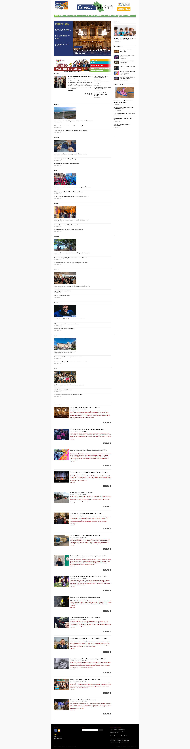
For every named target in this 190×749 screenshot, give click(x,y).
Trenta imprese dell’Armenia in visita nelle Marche (67, 163)
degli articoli (58, 736)
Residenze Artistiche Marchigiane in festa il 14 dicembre (88, 576)
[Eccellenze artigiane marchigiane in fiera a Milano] (82, 146)
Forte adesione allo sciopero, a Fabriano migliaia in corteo (72, 187)
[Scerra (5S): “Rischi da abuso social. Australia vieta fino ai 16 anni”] (125, 30)
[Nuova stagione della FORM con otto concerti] (61, 412)
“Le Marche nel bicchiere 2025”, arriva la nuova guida (67, 357)
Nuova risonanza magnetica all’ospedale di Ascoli (86, 535)
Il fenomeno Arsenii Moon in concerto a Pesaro (66, 324)
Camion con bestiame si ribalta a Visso (82, 700)
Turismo (99, 16)
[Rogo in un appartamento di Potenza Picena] (61, 601)
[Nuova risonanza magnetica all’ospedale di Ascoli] (61, 540)
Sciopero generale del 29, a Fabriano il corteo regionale (68, 192)
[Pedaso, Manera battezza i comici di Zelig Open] (61, 684)
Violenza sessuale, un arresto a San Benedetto (85, 618)
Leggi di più (70, 90)
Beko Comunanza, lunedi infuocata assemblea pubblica (62, 36)
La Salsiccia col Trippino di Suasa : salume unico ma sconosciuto (70, 361)
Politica (61, 16)
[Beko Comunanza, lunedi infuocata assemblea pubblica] (61, 454)
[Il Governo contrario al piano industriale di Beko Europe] (61, 643)
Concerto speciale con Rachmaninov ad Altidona (86, 513)
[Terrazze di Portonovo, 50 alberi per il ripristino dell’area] (82, 245)
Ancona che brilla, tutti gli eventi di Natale (64, 328)
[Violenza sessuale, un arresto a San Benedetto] (61, 622)
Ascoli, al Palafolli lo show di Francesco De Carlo (69, 319)
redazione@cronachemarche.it (122, 740)
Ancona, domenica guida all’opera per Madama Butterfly (62, 44)
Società (129, 16)
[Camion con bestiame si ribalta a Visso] (61, 704)
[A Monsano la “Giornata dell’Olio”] (82, 344)
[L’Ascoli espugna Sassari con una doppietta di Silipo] (92, 38)
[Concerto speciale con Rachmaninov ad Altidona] (61, 518)
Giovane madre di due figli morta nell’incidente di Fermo (102, 88)
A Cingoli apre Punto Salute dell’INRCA (80, 76)
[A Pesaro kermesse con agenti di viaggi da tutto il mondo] (82, 278)
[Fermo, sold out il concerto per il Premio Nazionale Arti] (82, 212)
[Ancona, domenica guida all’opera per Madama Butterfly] (61, 477)
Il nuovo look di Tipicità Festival (62, 295)
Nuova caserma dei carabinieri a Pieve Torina (123, 118)
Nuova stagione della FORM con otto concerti (62, 23)
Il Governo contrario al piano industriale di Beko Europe (88, 638)
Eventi (105, 16)
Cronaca (68, 16)
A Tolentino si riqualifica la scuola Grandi (124, 113)
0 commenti (83, 409)
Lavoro (81, 16)
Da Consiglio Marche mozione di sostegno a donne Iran (88, 556)
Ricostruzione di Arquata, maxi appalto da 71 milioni (123, 101)
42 (85, 721)
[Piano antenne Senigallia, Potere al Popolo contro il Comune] (82, 113)
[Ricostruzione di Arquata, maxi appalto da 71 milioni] (125, 93)
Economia (74, 16)
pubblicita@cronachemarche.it (121, 742)
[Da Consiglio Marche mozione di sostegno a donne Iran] (61, 560)
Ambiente (86, 16)
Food (109, 16)
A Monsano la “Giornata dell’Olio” (65, 352)
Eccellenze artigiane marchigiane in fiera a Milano (70, 154)
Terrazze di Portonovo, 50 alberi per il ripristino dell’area (72, 253)
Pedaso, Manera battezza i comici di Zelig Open (85, 679)
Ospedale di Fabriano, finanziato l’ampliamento (122, 125)
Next (110, 721)
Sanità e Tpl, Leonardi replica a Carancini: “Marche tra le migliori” (71, 130)
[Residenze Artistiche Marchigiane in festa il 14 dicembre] (61, 581)
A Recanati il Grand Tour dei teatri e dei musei (66, 225)
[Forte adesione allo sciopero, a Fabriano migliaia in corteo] (82, 179)
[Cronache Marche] (95, 6)
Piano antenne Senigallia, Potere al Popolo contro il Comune (73, 121)
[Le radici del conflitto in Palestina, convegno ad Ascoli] (61, 663)
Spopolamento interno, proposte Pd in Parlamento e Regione (123, 108)
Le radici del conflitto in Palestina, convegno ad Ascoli (88, 659)
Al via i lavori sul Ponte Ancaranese (81, 493)
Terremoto (122, 16)
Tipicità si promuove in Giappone (62, 291)
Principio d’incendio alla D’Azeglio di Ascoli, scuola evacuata (100, 94)
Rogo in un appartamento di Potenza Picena (85, 597)
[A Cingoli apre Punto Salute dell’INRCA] (60, 82)
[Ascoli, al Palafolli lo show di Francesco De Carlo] (82, 311)
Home (56, 16)
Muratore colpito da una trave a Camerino (102, 82)
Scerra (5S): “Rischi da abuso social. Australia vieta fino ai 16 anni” (125, 39)
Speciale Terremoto (119, 84)
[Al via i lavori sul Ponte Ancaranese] (61, 497)
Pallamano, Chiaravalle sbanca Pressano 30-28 (69, 385)
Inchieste (115, 16)
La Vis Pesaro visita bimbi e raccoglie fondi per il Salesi (68, 394)
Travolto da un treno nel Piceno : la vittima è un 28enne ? (102, 77)
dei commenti (58, 738)
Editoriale (116, 22)
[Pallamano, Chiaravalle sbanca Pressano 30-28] (82, 377)
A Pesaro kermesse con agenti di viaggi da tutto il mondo (72, 286)
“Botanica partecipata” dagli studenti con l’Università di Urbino (70, 258)
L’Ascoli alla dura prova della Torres (63, 390)
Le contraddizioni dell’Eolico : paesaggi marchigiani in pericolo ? (71, 262)
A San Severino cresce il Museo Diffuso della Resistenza (68, 229)
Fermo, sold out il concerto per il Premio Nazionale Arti (71, 220)
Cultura (93, 16)
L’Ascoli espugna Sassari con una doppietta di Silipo (89, 51)
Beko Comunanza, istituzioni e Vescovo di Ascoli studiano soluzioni (71, 196)
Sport (55, 368)
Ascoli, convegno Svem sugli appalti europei (65, 159)
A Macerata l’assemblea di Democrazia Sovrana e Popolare (69, 126)
